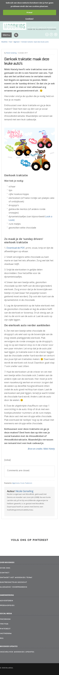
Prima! (29, 12)
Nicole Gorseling (11, 53)
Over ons (5, 568)
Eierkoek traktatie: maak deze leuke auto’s (35, 42)
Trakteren (28, 483)
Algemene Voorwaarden (13, 587)
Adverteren (6, 601)
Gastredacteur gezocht (13, 582)
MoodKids (4, 42)
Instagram (6, 633)
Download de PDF (15, 247)
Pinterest (5, 629)
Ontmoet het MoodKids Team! (16, 577)
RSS (1, 638)
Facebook (5, 619)
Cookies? (29, 18)
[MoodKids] (29, 29)
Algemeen (16, 483)
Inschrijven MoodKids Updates (17, 652)
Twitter (4, 624)
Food (22, 483)
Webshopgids (7, 605)
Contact (4, 573)
